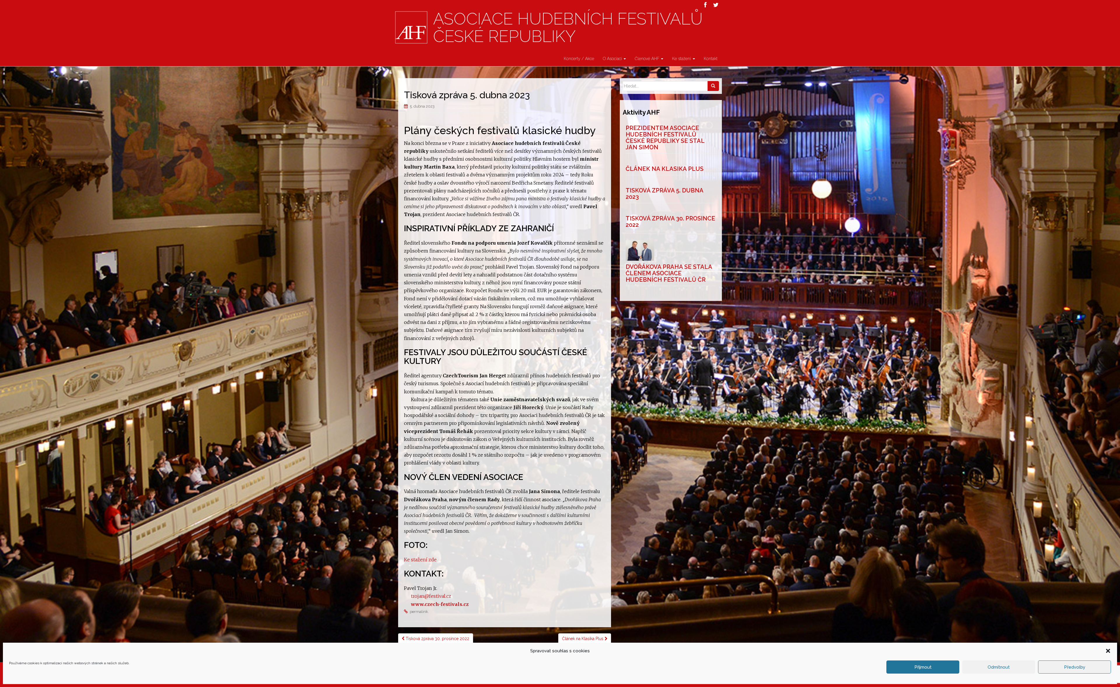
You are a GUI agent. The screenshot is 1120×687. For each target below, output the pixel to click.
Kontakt (711, 58)
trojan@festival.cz (431, 596)
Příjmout (923, 667)
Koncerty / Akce (579, 58)
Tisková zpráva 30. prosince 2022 (437, 638)
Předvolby (1074, 667)
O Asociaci (613, 58)
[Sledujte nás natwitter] (716, 4)
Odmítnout (999, 667)
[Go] (713, 86)
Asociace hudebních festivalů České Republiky (568, 28)
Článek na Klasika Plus (583, 638)
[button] (1108, 651)
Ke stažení (682, 58)
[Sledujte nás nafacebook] (705, 4)
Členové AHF (647, 58)
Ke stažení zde (420, 559)
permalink (419, 611)
